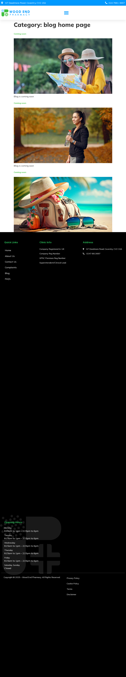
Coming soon (20, 34)
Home (8, 250)
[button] (66, 13)
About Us (10, 256)
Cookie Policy (73, 583)
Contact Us (10, 261)
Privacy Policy (73, 578)
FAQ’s (7, 278)
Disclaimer (71, 594)
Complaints (11, 267)
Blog (7, 273)
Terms (69, 589)
